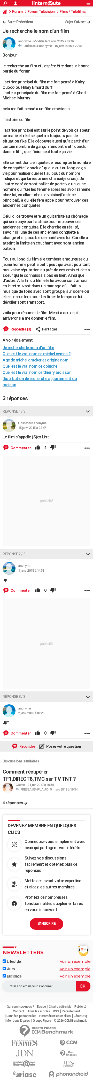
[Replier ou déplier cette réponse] (88, 411)
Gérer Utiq (80, 1016)
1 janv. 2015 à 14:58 (31, 570)
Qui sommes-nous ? (20, 1006)
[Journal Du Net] (25, 1053)
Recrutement (71, 1011)
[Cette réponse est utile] (37, 448)
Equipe (41, 1006)
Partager (49, 329)
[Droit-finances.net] (68, 1053)
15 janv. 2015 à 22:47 (68, 46)
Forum (17, 12)
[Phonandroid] (68, 1074)
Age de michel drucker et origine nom (35, 360)
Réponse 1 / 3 (14, 411)
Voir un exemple (75, 961)
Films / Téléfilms (73, 12)
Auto (10, 969)
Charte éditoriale (60, 1006)
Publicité (80, 1006)
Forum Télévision (41, 12)
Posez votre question (63, 746)
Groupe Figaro (42, 1020)
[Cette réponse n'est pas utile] (53, 448)
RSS (56, 1011)
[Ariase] (25, 1074)
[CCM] (68, 1043)
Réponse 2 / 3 (14, 554)
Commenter (20, 448)
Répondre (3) (20, 329)
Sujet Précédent (20, 22)
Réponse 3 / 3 (14, 697)
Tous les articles (38, 1011)
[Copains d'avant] (25, 1063)
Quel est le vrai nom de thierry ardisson (37, 372)
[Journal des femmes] (25, 1043)
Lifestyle (13, 961)
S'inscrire (46, 923)
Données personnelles (21, 1016)
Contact (19, 1011)
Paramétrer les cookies (55, 1016)
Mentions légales (18, 1020)
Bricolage (13, 976)
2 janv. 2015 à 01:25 (31, 713)
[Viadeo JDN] (68, 1064)
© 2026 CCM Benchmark (70, 1020)
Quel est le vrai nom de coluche (30, 366)
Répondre (27, 746)
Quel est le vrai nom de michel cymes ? (37, 353)
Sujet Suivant (75, 22)
